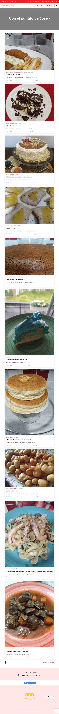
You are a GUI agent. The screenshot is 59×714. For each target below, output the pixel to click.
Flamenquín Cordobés (14, 74)
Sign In (30, 1)
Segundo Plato (22, 72)
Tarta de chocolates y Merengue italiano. (19, 177)
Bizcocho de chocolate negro (16, 279)
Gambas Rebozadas (13, 491)
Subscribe (48, 5)
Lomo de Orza (11, 228)
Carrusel (7, 72)
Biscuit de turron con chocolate (16, 126)
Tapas (11, 225)
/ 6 (7, 662)
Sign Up (37, 1)
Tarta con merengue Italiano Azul (17, 359)
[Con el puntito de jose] (8, 5)
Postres (11, 123)
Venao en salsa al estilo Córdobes (17, 651)
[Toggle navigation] (56, 5)
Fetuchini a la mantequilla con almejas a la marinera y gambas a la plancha (30, 571)
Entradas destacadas (14, 72)
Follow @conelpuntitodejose (30, 675)
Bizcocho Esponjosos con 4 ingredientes (19, 440)
